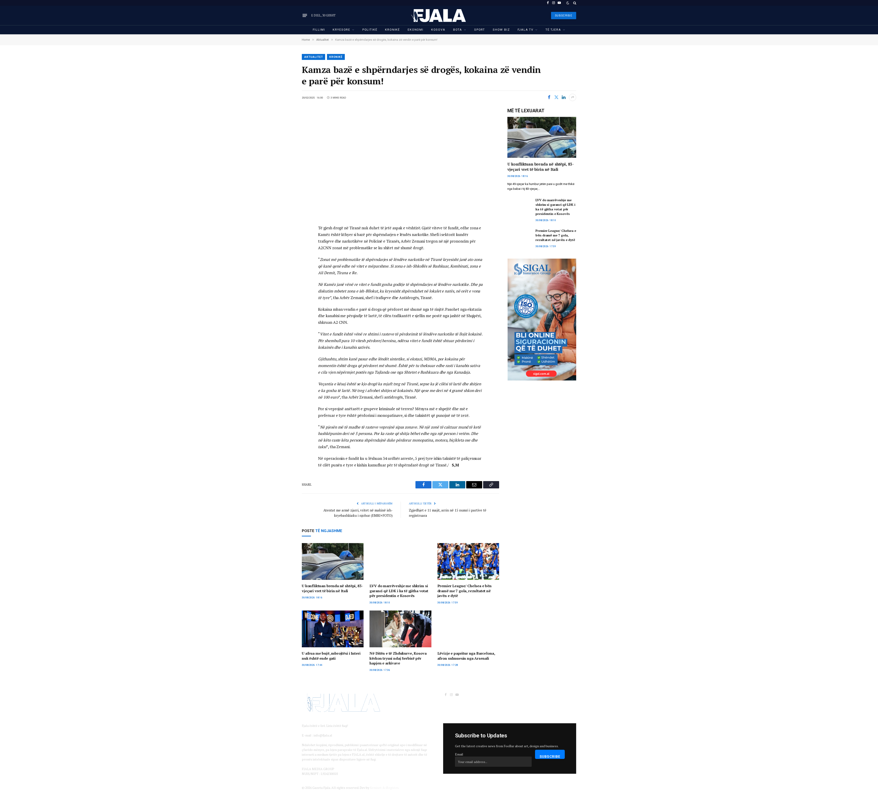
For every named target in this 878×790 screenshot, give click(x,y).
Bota (457, 29)
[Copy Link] (286, 270)
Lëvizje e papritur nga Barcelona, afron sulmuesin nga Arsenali (466, 656)
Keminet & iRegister (384, 787)
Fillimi (319, 29)
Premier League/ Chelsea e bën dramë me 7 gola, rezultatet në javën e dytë (464, 591)
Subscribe (550, 757)
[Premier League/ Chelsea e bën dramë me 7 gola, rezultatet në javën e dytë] (468, 561)
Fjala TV (526, 29)
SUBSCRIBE (563, 15)
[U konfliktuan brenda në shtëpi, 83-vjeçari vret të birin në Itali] (333, 561)
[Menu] (304, 15)
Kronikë (392, 29)
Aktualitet (313, 57)
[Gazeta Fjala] (439, 15)
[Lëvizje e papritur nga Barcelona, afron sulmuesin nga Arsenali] (468, 629)
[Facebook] (286, 240)
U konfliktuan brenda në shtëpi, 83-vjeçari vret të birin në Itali (332, 588)
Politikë (369, 29)
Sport (479, 29)
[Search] (574, 3)
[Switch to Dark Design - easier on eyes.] (567, 3)
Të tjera (553, 29)
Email (459, 754)
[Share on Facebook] (549, 97)
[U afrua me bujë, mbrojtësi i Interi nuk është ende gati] (333, 629)
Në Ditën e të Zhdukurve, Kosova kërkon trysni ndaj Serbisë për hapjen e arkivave (397, 658)
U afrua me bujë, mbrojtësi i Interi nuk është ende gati (331, 656)
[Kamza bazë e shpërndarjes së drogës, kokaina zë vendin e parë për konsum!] (400, 162)
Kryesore (341, 29)
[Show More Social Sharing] (572, 97)
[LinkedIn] (286, 250)
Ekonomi (415, 29)
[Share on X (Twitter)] (556, 97)
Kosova (438, 29)
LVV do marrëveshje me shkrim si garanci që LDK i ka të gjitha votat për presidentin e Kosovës (398, 591)
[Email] (286, 260)
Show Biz (501, 29)
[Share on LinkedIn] (563, 97)
